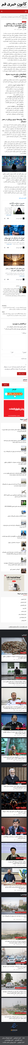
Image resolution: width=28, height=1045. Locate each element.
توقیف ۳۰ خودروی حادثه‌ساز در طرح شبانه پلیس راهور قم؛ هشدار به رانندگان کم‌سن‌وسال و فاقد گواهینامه (14, 553)
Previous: (14, 307)
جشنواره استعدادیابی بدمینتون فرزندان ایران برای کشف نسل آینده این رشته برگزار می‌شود (15, 441)
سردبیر (24, 29)
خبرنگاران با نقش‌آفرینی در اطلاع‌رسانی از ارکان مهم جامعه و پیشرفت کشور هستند (14, 537)
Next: (14, 313)
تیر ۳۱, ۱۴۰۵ (19, 735)
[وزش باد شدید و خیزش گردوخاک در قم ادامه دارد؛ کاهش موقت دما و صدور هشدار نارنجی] (14, 1006)
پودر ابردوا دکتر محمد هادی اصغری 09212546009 (15, 506)
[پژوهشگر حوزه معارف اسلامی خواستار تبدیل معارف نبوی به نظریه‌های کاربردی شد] (14, 776)
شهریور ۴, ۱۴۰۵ (18, 789)
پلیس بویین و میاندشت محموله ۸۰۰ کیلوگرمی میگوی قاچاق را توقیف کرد (15, 463)
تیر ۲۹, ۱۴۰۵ (19, 865)
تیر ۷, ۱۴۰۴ (19, 29)
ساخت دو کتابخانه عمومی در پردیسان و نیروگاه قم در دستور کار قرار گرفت (14, 837)
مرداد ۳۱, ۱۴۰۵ (18, 919)
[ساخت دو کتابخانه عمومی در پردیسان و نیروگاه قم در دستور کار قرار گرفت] (14, 826)
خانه (23, 1038)
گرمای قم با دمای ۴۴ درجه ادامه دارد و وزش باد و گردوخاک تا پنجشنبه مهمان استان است (14, 485)
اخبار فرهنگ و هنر (22, 614)
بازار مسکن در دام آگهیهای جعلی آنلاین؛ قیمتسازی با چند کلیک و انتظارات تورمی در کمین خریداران (14, 758)
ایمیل (24, 352)
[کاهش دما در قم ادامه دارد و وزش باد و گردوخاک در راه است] (14, 906)
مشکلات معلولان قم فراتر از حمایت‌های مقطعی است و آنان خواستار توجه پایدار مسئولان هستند (15, 474)
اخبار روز (24, 21)
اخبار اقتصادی (23, 605)
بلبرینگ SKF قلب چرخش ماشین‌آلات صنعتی (17, 516)
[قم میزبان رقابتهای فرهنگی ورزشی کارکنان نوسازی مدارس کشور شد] (14, 876)
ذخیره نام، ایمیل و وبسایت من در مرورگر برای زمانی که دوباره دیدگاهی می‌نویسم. (15, 368)
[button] (25, 11)
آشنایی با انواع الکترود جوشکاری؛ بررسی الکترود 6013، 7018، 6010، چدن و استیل (15, 496)
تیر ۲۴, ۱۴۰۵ (19, 890)
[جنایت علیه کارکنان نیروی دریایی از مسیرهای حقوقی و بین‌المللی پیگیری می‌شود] (14, 721)
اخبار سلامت (23, 611)
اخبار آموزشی (23, 599)
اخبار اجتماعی (23, 602)
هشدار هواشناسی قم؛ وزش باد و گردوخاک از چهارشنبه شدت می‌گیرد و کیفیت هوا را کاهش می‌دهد (15, 564)
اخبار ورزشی (23, 620)
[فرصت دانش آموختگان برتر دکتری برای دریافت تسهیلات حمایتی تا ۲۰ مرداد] (14, 801)
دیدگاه (24, 333)
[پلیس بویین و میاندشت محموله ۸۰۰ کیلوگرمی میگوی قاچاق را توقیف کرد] (14, 646)
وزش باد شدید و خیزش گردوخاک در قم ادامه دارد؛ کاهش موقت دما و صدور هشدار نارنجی (15, 1017)
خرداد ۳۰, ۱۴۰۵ (18, 760)
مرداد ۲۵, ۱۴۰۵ (18, 969)
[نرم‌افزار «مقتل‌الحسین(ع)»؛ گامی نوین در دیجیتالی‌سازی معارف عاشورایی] (14, 851)
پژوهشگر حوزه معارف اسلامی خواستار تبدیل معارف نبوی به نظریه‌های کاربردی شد (14, 430)
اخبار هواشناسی (23, 617)
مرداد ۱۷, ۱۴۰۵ (18, 1020)
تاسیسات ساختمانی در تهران (14, 542)
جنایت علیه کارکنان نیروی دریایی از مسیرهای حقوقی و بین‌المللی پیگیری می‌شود (14, 732)
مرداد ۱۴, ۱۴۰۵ (18, 815)
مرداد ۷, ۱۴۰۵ (18, 840)
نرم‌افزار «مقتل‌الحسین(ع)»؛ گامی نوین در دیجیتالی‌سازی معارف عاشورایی (17, 862)
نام (12, 352)
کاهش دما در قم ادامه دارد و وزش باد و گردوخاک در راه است (15, 452)
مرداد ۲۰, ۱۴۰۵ (18, 710)
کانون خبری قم (14, 4)
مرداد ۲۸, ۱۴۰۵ (18, 660)
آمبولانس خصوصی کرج (15, 569)
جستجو (25, 380)
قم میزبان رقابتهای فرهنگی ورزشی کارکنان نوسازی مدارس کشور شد (15, 887)
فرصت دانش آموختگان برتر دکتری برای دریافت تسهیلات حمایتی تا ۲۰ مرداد (14, 812)
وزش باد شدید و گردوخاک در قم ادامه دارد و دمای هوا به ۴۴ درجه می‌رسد (14, 526)
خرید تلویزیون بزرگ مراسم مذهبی (18, 627)
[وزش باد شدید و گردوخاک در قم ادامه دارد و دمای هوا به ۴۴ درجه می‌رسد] (14, 956)
